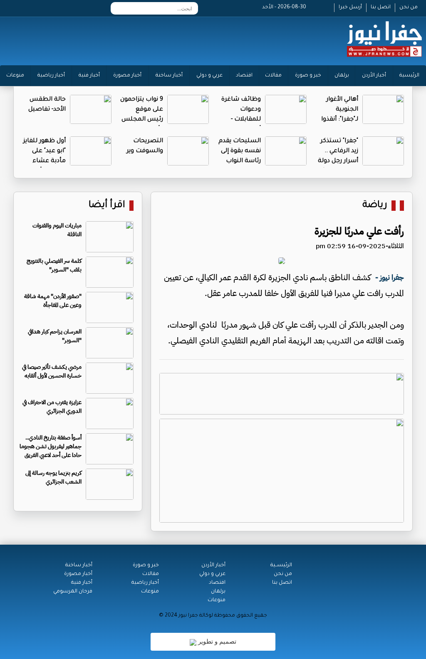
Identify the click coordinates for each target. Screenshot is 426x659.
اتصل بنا (381, 7)
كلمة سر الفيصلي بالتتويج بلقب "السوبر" (54, 265)
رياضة (374, 205)
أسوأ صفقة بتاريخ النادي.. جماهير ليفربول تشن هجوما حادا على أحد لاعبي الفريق (51, 446)
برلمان (341, 76)
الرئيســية (281, 565)
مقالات (273, 76)
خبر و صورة (308, 76)
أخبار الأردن (374, 76)
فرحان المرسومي (72, 592)
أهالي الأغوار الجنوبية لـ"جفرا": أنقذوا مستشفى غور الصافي (338, 119)
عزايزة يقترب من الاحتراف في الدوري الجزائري (52, 406)
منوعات (15, 76)
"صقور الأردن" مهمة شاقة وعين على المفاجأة (53, 300)
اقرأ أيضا (107, 205)
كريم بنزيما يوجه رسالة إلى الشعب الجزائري (53, 477)
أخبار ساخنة (169, 76)
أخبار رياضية (51, 76)
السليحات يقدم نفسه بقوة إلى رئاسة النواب (239, 151)
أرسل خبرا (350, 7)
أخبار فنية (89, 76)
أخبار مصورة (127, 76)
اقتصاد (244, 76)
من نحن (408, 7)
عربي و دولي (209, 76)
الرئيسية (409, 76)
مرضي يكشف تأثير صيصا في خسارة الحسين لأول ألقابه (52, 371)
